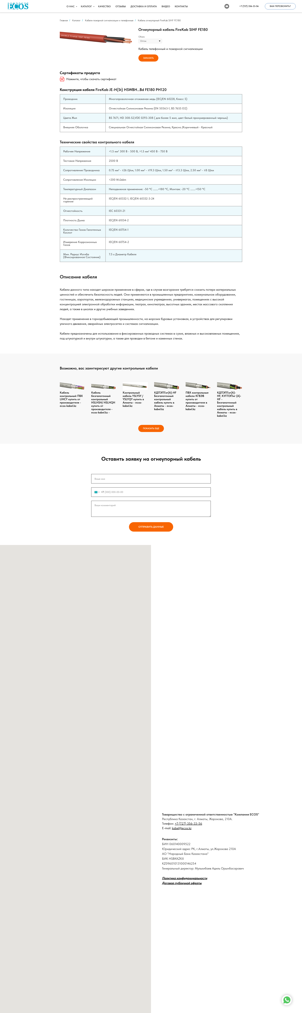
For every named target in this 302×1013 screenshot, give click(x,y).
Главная (64, 20)
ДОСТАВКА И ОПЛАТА (144, 6)
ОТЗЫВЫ (120, 6)
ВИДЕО (166, 6)
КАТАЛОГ (86, 6)
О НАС (71, 6)
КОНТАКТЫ (181, 6)
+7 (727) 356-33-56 (188, 823)
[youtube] (226, 6)
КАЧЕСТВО (104, 6)
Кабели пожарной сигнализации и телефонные (109, 20)
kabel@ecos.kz (181, 828)
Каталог (76, 20)
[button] (280, 6)
